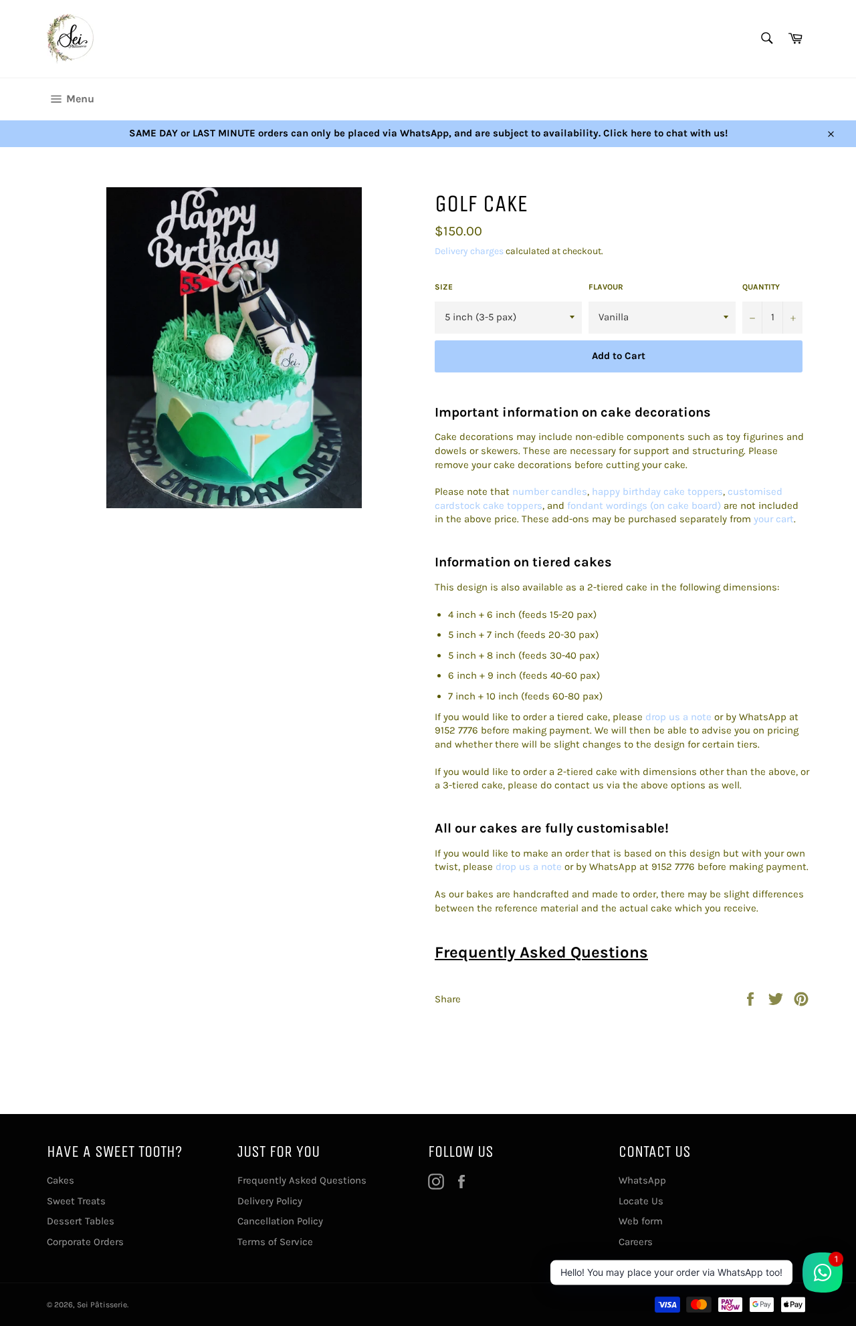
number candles (549, 491)
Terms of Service (275, 1242)
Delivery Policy (269, 1201)
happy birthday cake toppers (657, 491)
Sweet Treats (76, 1201)
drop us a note (678, 717)
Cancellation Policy (280, 1221)
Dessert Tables (80, 1221)
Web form (641, 1221)
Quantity (761, 287)
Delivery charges (469, 251)
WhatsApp (642, 1180)
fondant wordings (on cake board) (644, 506)
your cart (774, 519)
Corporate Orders (85, 1242)
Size (444, 287)
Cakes (60, 1180)
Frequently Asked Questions (541, 952)
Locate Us (641, 1201)
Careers (636, 1242)
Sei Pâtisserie (102, 1304)
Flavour (605, 287)
